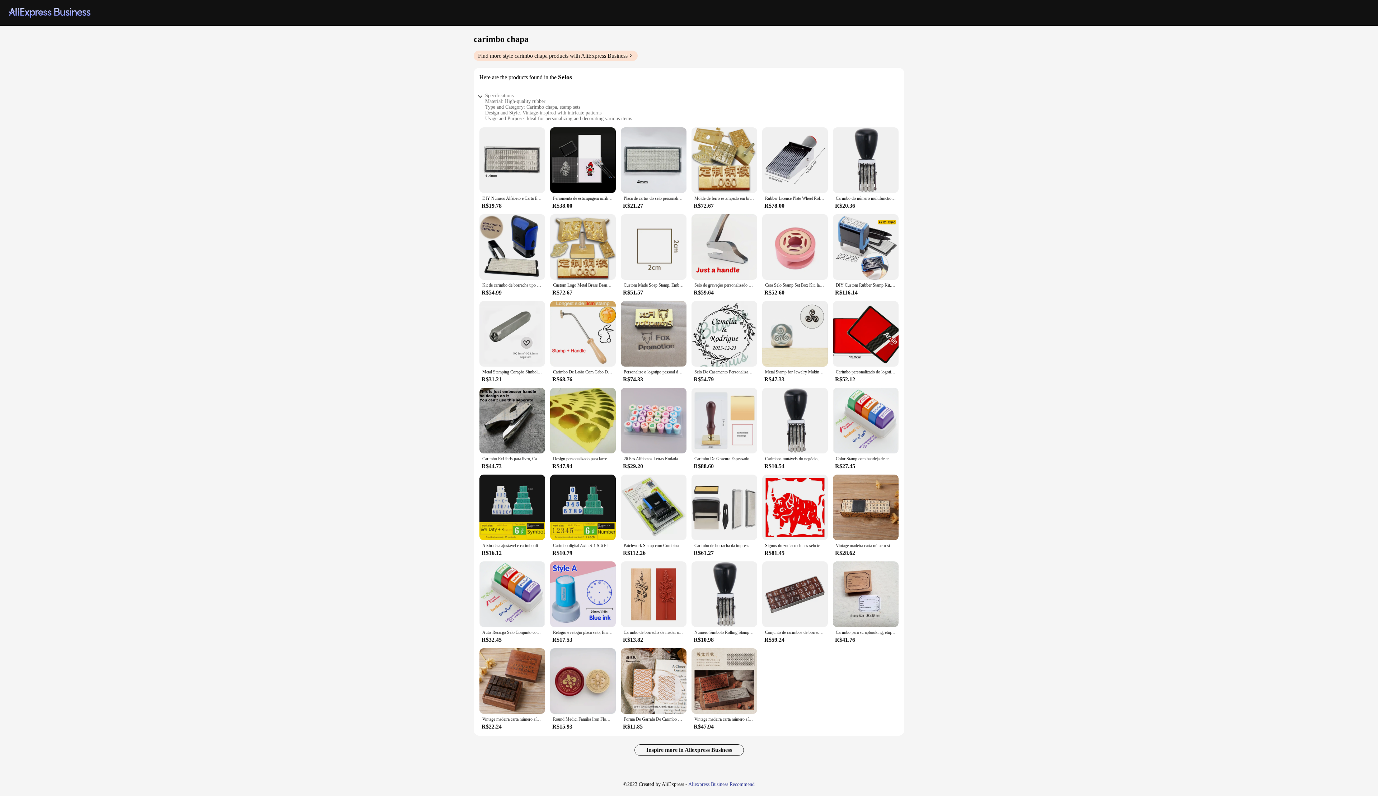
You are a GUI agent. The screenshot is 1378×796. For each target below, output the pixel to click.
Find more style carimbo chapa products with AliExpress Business (553, 56)
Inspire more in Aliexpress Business (689, 750)
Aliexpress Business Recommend (721, 784)
